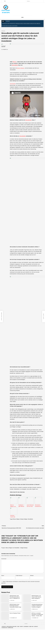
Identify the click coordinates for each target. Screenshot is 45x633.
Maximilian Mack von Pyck (16, 611)
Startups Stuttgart (23, 519)
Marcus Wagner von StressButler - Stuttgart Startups (16, 547)
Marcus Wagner (20, 68)
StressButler (15, 65)
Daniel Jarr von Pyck (15, 616)
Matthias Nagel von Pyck (15, 606)
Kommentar (4, 558)
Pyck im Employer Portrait (15, 602)
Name (3, 575)
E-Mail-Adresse (19, 575)
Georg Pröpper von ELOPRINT (16, 630)
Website (32, 575)
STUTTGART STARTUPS (3, 46)
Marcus (14, 61)
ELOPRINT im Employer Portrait (17, 625)
